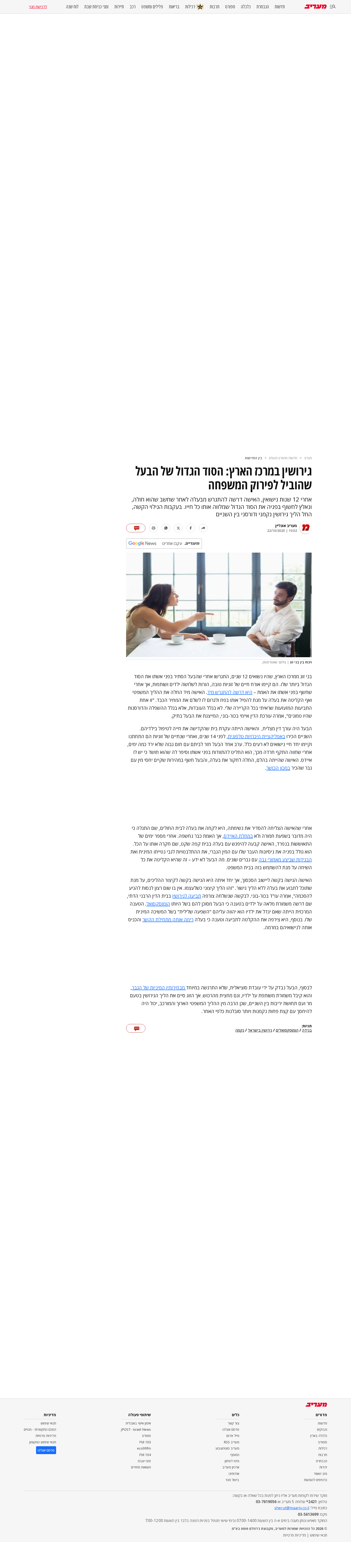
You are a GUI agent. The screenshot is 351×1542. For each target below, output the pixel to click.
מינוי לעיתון (232, 1461)
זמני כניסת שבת (96, 6)
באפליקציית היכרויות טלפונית (256, 736)
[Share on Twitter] (178, 528)
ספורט (230, 6)
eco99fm (144, 1448)
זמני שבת (144, 1461)
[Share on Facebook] (190, 528)
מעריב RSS (231, 1442)
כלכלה (246, 6)
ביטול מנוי (232, 1480)
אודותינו (234, 1473)
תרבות (214, 6)
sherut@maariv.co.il (291, 1507)
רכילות (190, 6)
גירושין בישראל (260, 1030)
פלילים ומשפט (152, 6)
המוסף (234, 1454)
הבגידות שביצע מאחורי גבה (285, 859)
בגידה (307, 1030)
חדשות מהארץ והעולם (283, 458)
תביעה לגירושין (186, 896)
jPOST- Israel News (136, 1429)
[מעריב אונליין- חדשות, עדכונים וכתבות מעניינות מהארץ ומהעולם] (315, 7)
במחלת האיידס (238, 836)
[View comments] (135, 528)
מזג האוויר (320, 1473)
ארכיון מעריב (230, 1467)
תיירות (119, 6)
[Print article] (153, 528)
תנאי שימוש (48, 1423)
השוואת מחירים (141, 1467)
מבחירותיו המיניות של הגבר (159, 987)
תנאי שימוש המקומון (42, 1442)
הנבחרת (262, 6)
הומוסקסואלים (287, 1030)
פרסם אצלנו (231, 1429)
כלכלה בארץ (318, 1435)
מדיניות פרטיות (46, 1435)
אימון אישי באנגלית (138, 1423)
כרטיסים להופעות (315, 1480)
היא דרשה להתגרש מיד (229, 692)
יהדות (323, 1467)
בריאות (174, 6)
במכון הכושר (278, 768)
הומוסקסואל (158, 904)
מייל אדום (232, 1435)
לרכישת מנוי (38, 6)
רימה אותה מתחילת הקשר (167, 919)
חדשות (280, 6)
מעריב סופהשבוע (227, 1448)
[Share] (203, 528)
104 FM (145, 1454)
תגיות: (307, 1026)
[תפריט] (333, 7)
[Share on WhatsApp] (166, 528)
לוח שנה (72, 6)
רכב (133, 6)
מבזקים (322, 1429)
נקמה (239, 1030)
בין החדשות (253, 458)
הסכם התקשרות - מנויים (40, 1429)
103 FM (145, 1442)
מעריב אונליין (286, 525)
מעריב (308, 458)
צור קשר (233, 1423)
